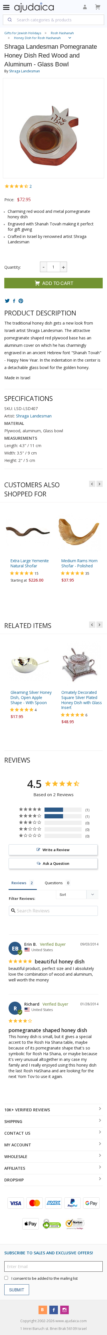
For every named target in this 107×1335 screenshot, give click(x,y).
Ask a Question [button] (56, 863)
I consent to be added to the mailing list (44, 1278)
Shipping (13, 1121)
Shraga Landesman (24, 71)
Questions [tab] (54, 882)
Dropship (14, 1180)
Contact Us (17, 1133)
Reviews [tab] (18, 882)
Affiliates (14, 1168)
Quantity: (12, 267)
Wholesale (15, 1156)
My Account (17, 1145)
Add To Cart (57, 283)
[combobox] (53, 19)
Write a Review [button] (56, 849)
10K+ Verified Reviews (27, 1109)
